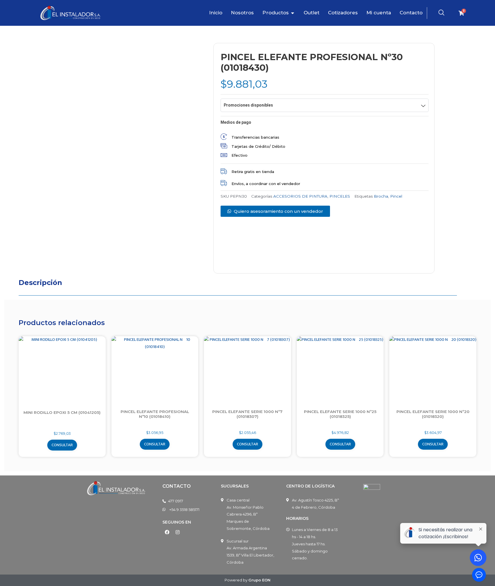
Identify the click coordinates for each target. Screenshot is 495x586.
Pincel (396, 196)
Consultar (62, 445)
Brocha (381, 196)
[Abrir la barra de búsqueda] (441, 12)
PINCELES (339, 196)
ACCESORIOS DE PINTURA (300, 196)
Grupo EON (259, 580)
